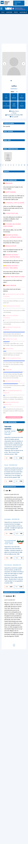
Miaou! (12, 91)
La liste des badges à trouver (14, 417)
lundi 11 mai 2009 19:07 (9, 600)
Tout (2, 12)
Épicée (16, 12)
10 (24, 165)
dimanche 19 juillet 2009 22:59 (11, 494)
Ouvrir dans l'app (17, 3)
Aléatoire (9, 12)
